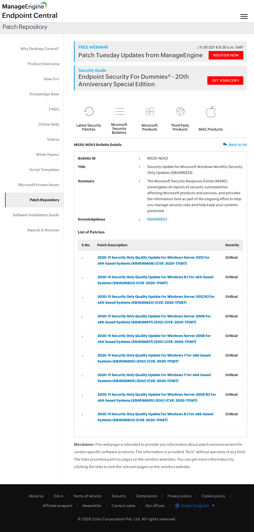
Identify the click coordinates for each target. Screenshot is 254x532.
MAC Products (211, 129)
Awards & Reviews (43, 230)
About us (36, 496)
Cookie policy (213, 496)
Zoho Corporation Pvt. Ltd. (116, 519)
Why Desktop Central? (39, 49)
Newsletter (92, 505)
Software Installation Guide (36, 215)
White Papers (47, 154)
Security (119, 496)
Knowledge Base (44, 94)
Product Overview (43, 64)
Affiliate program (58, 505)
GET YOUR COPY (225, 81)
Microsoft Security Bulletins (119, 129)
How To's (51, 79)
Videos (53, 139)
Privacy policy (179, 496)
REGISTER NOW (226, 55)
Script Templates (44, 170)
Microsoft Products (150, 127)
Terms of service (87, 496)
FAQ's (54, 109)
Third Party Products (180, 127)
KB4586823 (157, 219)
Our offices (155, 505)
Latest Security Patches (88, 127)
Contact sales (123, 505)
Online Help (48, 124)
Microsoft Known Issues (38, 185)
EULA (58, 496)
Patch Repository (44, 200)
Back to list (238, 145)
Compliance (146, 496)
